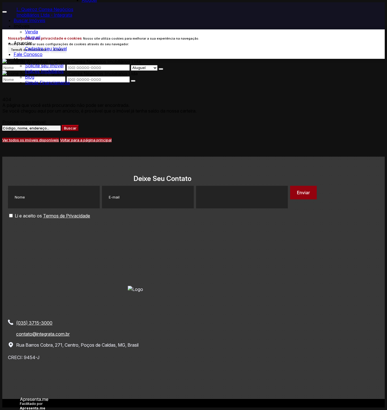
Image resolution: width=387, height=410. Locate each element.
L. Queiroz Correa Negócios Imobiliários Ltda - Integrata (44, 12)
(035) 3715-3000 (34, 323)
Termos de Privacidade (66, 216)
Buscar (70, 128)
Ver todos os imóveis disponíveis (30, 140)
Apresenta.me (34, 399)
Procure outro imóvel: (24, 122)
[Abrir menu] (4, 10)
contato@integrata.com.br (43, 334)
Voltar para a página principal (86, 140)
